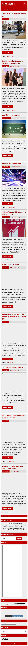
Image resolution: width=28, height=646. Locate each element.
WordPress (14, 643)
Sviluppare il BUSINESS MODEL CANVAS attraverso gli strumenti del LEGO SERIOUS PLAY (14, 316)
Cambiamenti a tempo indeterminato (12, 163)
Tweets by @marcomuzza (8, 604)
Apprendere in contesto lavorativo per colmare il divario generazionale (12, 467)
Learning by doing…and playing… (11, 264)
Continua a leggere (7, 52)
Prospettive (12, 110)
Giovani (8, 56)
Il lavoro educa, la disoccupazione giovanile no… (14, 14)
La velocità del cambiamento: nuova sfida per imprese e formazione (13, 416)
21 (8, 516)
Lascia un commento (14, 18)
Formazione (9, 207)
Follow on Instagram (18, 616)
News (12, 56)
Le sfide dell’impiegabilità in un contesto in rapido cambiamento (14, 213)
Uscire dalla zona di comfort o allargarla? (13, 367)
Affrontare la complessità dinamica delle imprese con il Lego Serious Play (13, 62)
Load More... (8, 616)
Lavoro (8, 159)
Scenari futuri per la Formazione (11, 115)
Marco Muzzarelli (9, 3)
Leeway (19, 643)
